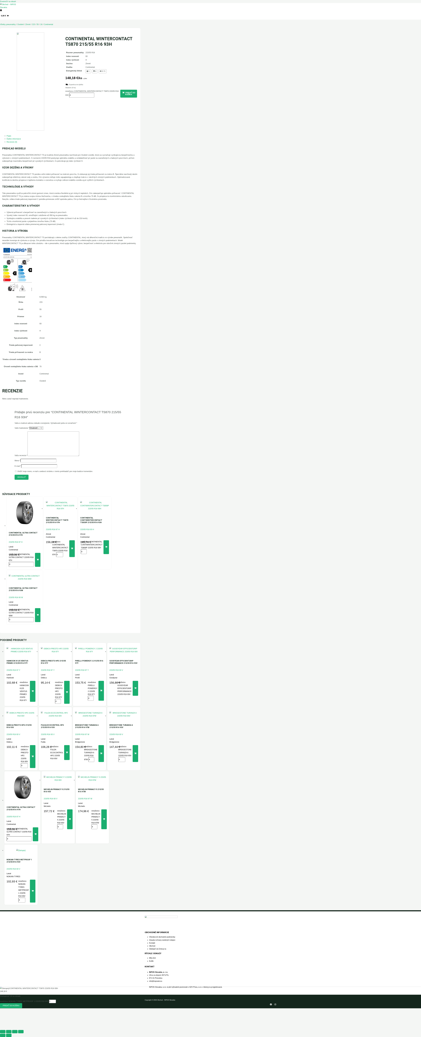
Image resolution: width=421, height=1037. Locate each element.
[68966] (70, 819)
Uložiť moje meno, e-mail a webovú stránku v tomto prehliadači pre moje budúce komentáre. (55, 471)
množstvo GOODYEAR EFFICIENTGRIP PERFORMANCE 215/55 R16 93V (124, 688)
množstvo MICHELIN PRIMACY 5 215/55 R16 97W (95, 817)
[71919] (101, 691)
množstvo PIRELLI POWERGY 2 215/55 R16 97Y (92, 688)
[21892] (135, 688)
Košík (151, 961)
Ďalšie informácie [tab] (14, 139)
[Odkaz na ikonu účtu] (1, 10)
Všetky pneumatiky (8, 24)
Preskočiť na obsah (8, 1)
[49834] (32, 891)
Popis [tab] (9, 136)
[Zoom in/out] (2, 1031)
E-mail (18, 466)
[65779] (67, 692)
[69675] (104, 819)
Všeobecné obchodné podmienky (162, 937)
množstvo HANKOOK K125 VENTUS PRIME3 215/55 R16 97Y (24, 691)
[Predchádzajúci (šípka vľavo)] (2, 1035)
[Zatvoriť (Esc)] (21, 1031)
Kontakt (152, 943)
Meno (17, 461)
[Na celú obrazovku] (9, 1031)
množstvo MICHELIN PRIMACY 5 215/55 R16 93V (61, 817)
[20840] (67, 752)
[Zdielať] (15, 1031)
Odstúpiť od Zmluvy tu (157, 949)
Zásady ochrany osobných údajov (162, 940)
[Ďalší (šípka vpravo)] (9, 1035)
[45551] (101, 753)
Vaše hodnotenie (22, 428)
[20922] (32, 756)
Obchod (152, 946)
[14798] (106, 547)
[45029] (135, 753)
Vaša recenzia (21, 455)
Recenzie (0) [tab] (12, 142)
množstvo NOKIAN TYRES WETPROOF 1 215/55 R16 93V (24, 1001)
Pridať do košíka (11, 1006)
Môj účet (152, 958)
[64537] (32, 691)
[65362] (37, 560)
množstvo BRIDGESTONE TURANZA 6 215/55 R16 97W (90, 753)
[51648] (37, 615)
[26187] (72, 548)
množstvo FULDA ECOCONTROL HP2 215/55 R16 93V (56, 753)
